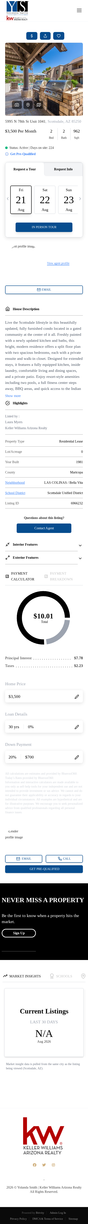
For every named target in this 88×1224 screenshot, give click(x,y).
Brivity (40, 1212)
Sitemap (73, 1218)
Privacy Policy (18, 1218)
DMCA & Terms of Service (47, 1218)
